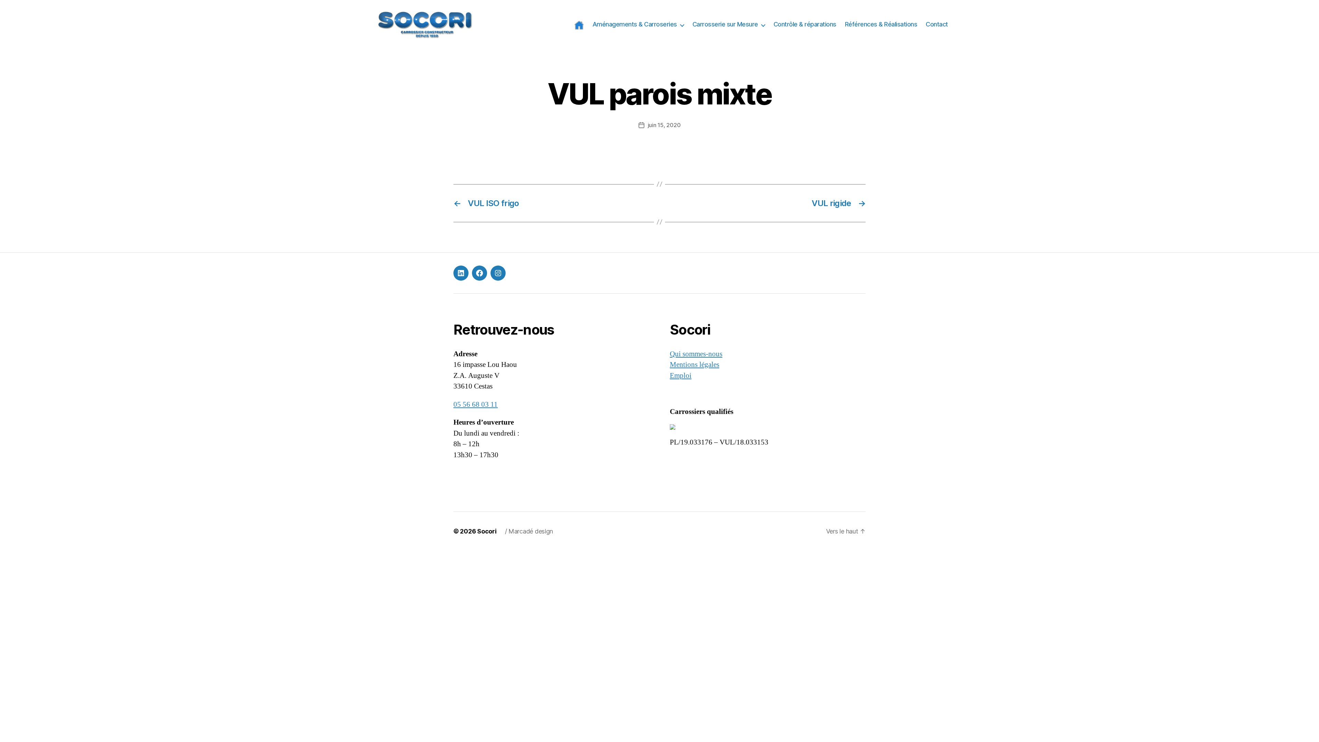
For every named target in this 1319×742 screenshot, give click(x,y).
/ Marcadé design (529, 531)
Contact (937, 24)
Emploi (680, 375)
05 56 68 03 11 (475, 404)
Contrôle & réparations (805, 24)
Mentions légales (694, 364)
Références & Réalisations (881, 24)
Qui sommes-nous (696, 354)
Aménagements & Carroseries (635, 24)
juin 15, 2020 (664, 125)
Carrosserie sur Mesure (725, 24)
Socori (486, 531)
